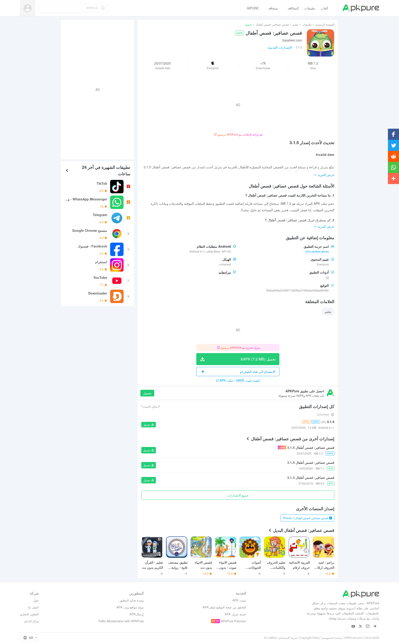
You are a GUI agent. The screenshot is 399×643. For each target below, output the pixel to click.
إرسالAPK (137, 614)
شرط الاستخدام (288, 638)
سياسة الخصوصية (332, 638)
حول (36, 600)
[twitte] (360, 626)
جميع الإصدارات (237, 495)
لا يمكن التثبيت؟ (150, 406)
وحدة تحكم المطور (132, 600)
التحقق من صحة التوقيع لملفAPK (224, 607)
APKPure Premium (233, 621)
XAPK (239, 33)
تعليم (295, 24)
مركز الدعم (31, 621)
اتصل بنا (33, 607)
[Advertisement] (99, 89)
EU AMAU (270, 638)
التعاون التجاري (29, 614)
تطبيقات (307, 24)
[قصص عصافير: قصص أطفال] (320, 43)
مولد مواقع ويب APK (130, 607)
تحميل (147, 393)
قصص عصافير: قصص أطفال (272, 24)
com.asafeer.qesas (317, 251)
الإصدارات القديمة (280, 47)
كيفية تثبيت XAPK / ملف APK (240, 380)
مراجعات (225, 272)
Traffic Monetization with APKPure (121, 621)
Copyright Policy (309, 638)
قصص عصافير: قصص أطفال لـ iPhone (305, 518)
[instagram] (368, 626)
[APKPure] (360, 8)
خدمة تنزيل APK (235, 614)
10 (327, 277)
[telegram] (375, 626)
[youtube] (353, 626)
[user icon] (28, 8)
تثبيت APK (239, 600)
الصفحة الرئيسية (324, 24)
